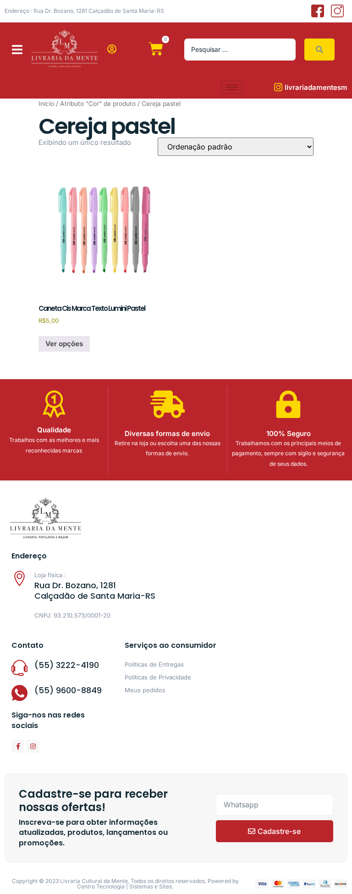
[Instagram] (33, 746)
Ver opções (64, 343)
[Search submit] (319, 50)
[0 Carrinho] (155, 49)
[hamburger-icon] (231, 87)
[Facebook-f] (17, 746)
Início (46, 103)
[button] (17, 49)
